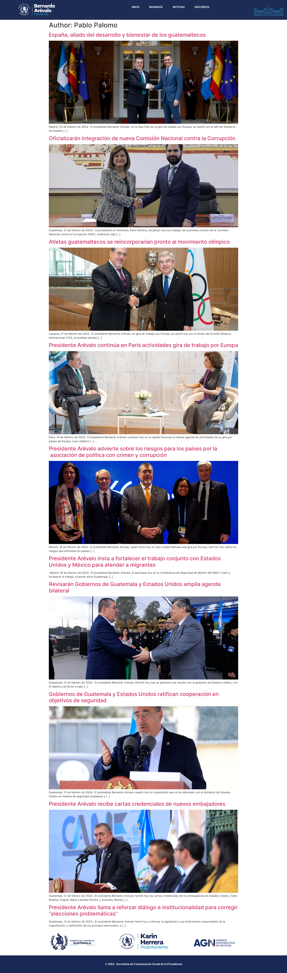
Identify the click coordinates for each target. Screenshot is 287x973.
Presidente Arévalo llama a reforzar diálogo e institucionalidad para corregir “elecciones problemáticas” (143, 910)
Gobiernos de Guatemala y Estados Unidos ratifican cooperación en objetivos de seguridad (134, 697)
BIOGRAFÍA (156, 7)
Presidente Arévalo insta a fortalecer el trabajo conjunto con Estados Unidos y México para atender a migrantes (135, 561)
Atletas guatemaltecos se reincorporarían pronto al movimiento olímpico (139, 242)
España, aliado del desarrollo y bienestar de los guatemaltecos (127, 35)
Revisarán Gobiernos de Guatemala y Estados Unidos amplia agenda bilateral (135, 587)
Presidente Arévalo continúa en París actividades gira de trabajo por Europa (143, 345)
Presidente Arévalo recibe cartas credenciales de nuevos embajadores (137, 804)
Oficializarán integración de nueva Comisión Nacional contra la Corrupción (142, 138)
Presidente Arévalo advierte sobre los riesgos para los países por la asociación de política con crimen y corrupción (133, 451)
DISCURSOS (202, 7)
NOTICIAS (179, 7)
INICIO (135, 7)
